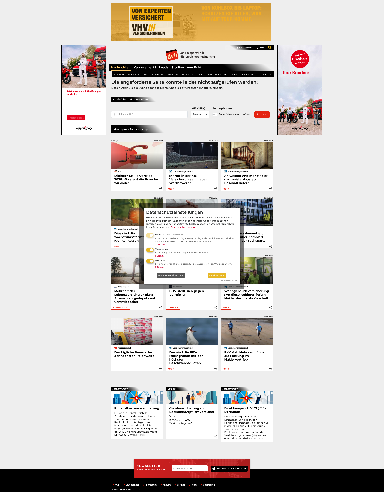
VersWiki (194, 67)
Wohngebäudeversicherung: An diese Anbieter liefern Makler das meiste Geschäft (246, 294)
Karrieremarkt (145, 67)
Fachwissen (120, 388)
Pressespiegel (245, 48)
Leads (163, 67)
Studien (177, 67)
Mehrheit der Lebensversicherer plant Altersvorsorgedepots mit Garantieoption (134, 296)
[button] (160, 188)
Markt (171, 188)
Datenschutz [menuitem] (132, 484)
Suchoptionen (222, 108)
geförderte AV (120, 307)
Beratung (173, 307)
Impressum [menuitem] (151, 484)
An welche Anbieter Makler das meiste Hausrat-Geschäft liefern (246, 179)
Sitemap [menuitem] (181, 484)
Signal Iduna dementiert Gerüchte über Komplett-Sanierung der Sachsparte (245, 237)
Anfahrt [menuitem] (167, 484)
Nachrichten (121, 67)
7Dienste (160, 244)
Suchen (262, 114)
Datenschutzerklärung (182, 227)
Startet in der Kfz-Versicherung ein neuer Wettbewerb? (188, 179)
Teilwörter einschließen (234, 114)
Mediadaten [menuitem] (209, 484)
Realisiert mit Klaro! (228, 281)
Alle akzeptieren (216, 275)
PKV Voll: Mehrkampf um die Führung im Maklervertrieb (244, 355)
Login (261, 48)
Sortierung (198, 108)
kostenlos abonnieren (231, 468)
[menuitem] (243, 47)
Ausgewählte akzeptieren (171, 275)
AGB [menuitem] (117, 484)
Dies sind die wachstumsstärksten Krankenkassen (131, 237)
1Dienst (159, 255)
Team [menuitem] (194, 484)
